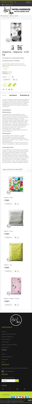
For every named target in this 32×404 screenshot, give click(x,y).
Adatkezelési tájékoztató (7, 336)
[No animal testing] (9, 84)
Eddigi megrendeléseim (7, 356)
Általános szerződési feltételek (9, 334)
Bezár (29, 400)
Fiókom (3, 354)
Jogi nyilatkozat (5, 347)
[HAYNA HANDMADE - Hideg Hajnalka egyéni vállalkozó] (16, 320)
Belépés (11, 1)
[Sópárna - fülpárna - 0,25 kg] (12, 47)
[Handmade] (14, 84)
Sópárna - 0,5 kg (8, 197)
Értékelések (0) (24, 95)
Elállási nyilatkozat (6, 339)
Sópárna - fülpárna (14, 15)
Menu (29, 2)
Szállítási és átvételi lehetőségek (9, 344)
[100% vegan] (4, 84)
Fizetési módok (5, 342)
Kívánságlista (5, 359)
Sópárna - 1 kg (8, 265)
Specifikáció (13, 95)
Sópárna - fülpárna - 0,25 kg (8, 17)
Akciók (3, 362)
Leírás (4, 95)
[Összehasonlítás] (18, 204)
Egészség (5, 15)
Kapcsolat (4, 331)
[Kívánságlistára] (15, 204)
